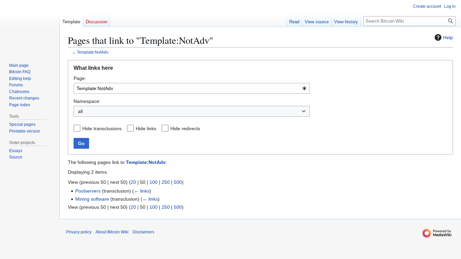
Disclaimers (143, 232)
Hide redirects (185, 128)
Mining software (92, 199)
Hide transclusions (101, 128)
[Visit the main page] (30, 27)
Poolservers (88, 191)
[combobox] (192, 88)
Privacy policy (78, 232)
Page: (80, 78)
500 (178, 182)
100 (154, 182)
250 (166, 182)
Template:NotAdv (92, 52)
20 (133, 182)
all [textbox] (80, 111)
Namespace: (87, 101)
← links (142, 191)
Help (448, 37)
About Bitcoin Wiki (112, 232)
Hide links (146, 128)
